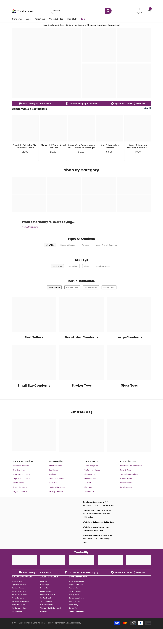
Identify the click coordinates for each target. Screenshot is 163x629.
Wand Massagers (103, 266)
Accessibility (75, 622)
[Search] (81, 11)
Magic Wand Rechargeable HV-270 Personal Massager (81, 146)
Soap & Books (125, 470)
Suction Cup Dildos (56, 478)
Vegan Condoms (20, 491)
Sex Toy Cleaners (56, 491)
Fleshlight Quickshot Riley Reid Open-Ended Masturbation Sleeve (25, 146)
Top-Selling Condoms (129, 474)
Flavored (85, 245)
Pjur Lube (88, 487)
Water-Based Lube (92, 470)
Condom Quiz (126, 478)
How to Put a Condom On (131, 465)
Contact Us (62, 622)
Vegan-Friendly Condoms (106, 245)
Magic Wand (54, 474)
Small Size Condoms (21, 474)
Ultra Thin (50, 245)
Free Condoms (126, 483)
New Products (126, 487)
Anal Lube (88, 483)
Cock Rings (73, 266)
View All (147, 108)
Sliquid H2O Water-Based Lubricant (53, 146)
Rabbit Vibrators (55, 465)
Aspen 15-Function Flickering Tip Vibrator (137, 146)
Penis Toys (57, 266)
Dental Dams (18, 483)
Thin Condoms (19, 470)
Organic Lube (109, 287)
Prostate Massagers (57, 487)
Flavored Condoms (21, 465)
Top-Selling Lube (91, 465)
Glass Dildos (53, 483)
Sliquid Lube (89, 491)
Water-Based (54, 287)
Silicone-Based (90, 287)
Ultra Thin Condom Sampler (110, 146)
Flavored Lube (72, 287)
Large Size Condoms (21, 478)
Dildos (86, 266)
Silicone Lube (89, 474)
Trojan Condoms (20, 487)
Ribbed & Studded (67, 245)
